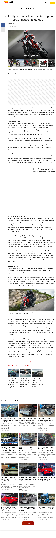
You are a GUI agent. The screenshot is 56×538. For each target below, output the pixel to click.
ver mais (27, 523)
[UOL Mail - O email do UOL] (46, 3)
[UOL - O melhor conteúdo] (8, 2)
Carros (28, 8)
